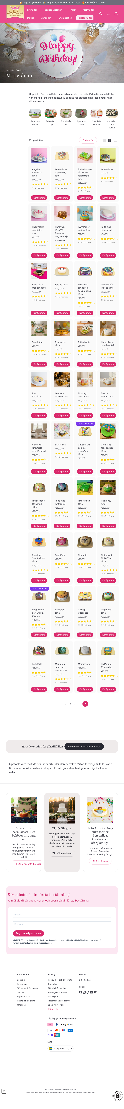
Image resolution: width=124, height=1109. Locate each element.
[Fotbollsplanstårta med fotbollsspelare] (85, 170)
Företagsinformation (57, 992)
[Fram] (85, 704)
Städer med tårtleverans (28, 988)
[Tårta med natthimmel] (62, 498)
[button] (118, 1096)
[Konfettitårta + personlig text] (62, 169)
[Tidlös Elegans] (62, 810)
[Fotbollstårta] (85, 339)
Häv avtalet (53, 1009)
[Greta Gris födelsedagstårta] (108, 444)
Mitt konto (21, 1005)
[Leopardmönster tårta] (62, 391)
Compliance (53, 984)
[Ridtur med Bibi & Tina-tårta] (108, 555)
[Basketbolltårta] (62, 607)
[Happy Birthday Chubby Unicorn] (39, 609)
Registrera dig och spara (28, 933)
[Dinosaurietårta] (62, 340)
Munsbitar (46, 18)
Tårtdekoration (64, 18)
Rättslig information (57, 988)
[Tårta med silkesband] (108, 225)
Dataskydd (53, 996)
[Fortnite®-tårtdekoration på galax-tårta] (85, 286)
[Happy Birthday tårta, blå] (108, 340)
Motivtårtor (88, 9)
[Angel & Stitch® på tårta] (39, 169)
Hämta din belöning (26, 1000)
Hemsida (10, 70)
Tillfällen (72, 9)
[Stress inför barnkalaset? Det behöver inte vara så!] (24, 810)
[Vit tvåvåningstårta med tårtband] (39, 444)
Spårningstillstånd (56, 1005)
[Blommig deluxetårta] (85, 391)
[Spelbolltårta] (62, 281)
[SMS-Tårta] (62, 441)
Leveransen (22, 984)
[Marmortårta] (85, 661)
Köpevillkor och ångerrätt (60, 980)
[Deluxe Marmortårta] (108, 391)
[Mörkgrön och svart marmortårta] (62, 664)
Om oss (20, 992)
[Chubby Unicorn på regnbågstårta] (85, 445)
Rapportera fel (23, 996)
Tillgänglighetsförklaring (59, 1000)
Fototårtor (32, 9)
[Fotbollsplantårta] (85, 498)
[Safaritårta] (39, 339)
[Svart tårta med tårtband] (39, 282)
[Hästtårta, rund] (108, 498)
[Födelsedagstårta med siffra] (39, 500)
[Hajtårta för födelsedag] (108, 662)
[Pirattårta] (85, 552)
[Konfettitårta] (108, 166)
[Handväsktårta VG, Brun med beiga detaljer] (62, 228)
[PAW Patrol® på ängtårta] (85, 225)
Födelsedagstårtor (53, 9)
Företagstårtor (85, 18)
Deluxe (30, 18)
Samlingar (20, 70)
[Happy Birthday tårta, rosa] (39, 226)
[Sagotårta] (62, 552)
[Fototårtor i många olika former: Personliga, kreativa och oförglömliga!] (100, 810)
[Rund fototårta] (39, 391)
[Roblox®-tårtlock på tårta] (108, 282)
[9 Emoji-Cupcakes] (85, 607)
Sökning (21, 980)
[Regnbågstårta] (108, 607)
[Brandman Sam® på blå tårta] (39, 555)
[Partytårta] (39, 661)
